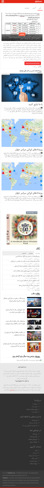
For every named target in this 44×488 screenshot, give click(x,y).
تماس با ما (34, 406)
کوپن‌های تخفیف (32, 439)
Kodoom (5, 478)
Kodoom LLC (11, 473)
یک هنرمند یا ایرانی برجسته (30, 425)
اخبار (38, 247)
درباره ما (35, 404)
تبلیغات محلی (33, 442)
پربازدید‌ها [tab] (38, 253)
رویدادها (35, 434)
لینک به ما (34, 412)
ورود (36, 450)
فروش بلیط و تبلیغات (31, 409)
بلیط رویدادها (33, 436)
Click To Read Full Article (33, 63)
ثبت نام (35, 453)
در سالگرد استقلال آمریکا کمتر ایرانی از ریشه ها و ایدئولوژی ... (14, 333)
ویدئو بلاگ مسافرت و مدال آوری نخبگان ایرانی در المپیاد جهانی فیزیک (14, 299)
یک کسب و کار (33, 423)
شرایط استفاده (33, 463)
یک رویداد (34, 420)
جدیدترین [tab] (24, 253)
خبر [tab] (40, 8)
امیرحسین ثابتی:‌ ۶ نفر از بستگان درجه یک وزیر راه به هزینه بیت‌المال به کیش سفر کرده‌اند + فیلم (24, 38)
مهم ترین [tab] (31, 253)
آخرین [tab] (34, 8)
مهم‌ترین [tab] (27, 8)
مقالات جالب (35, 293)
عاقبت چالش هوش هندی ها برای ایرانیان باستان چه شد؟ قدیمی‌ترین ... (14, 344)
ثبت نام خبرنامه (33, 455)
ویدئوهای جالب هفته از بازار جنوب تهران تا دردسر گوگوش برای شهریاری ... (14, 322)
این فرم (12, 390)
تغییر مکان (34, 458)
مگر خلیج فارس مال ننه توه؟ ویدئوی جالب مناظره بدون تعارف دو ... (15, 310)
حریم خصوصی (33, 461)
